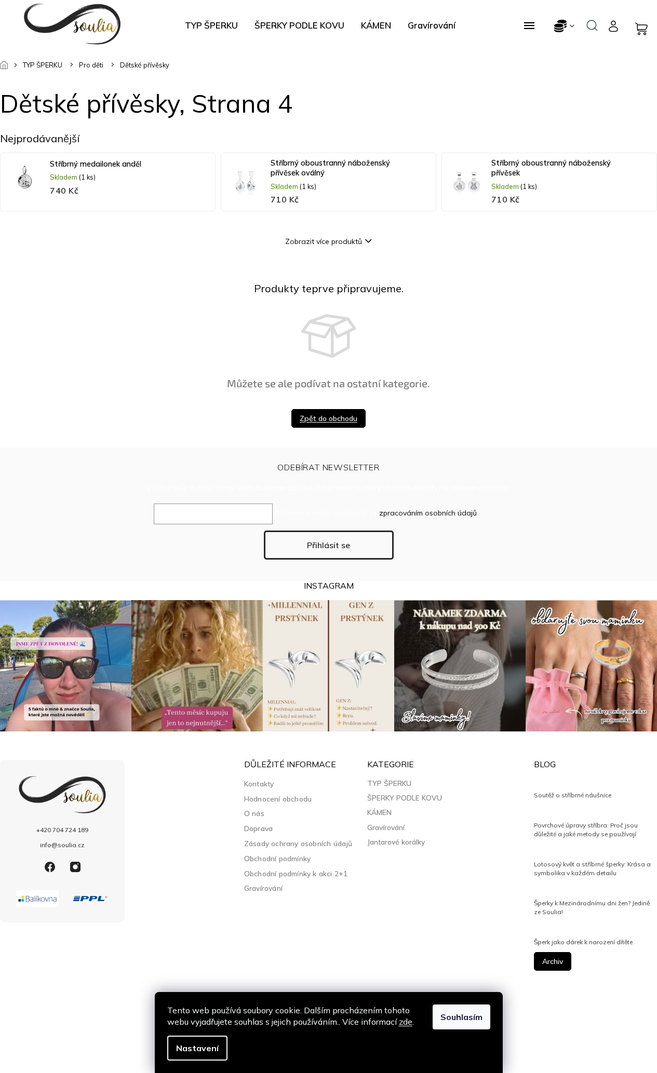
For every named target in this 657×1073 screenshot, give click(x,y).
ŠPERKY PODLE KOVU (404, 798)
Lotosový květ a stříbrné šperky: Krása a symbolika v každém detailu (592, 868)
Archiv (552, 961)
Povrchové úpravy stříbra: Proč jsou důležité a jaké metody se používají (586, 829)
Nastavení (197, 1048)
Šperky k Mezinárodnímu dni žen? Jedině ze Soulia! (592, 907)
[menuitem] (211, 25)
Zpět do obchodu (328, 418)
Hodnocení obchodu (278, 798)
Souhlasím (461, 1017)
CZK (565, 25)
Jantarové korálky (396, 842)
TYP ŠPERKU (389, 783)
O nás (254, 813)
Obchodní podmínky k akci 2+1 (296, 873)
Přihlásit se (328, 545)
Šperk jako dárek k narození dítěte (583, 942)
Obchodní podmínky (277, 858)
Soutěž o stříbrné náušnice (572, 795)
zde (405, 1021)
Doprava (258, 828)
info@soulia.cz (62, 845)
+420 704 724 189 (62, 830)
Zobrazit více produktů (323, 241)
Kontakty (259, 783)
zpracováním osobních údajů (428, 513)
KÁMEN (379, 812)
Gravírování (263, 888)
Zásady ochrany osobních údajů (298, 843)
